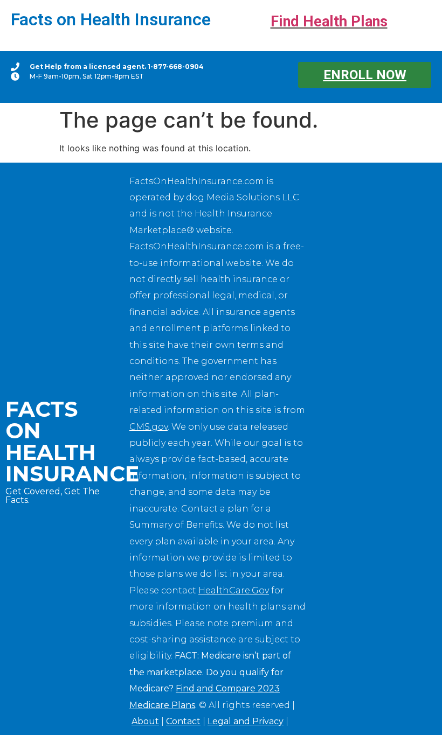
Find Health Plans (329, 21)
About (145, 721)
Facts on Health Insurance (111, 19)
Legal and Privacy (246, 721)
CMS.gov (148, 427)
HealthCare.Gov (233, 590)
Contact (183, 721)
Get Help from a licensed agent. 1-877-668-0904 (117, 66)
